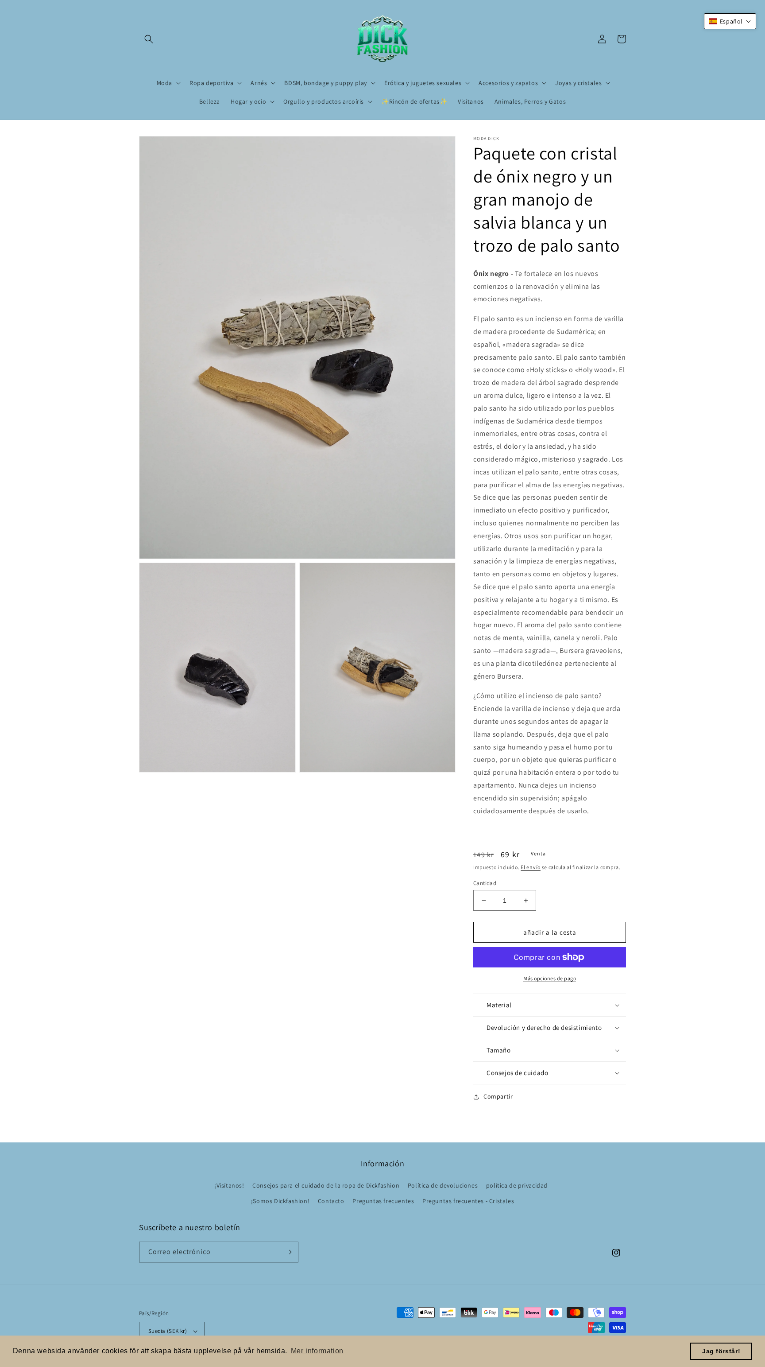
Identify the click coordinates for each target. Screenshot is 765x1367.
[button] (148, 39)
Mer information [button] (317, 1351)
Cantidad (484, 883)
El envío (531, 867)
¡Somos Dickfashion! (280, 1201)
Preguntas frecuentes (383, 1201)
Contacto (331, 1201)
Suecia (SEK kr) (167, 1331)
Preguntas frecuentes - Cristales (468, 1201)
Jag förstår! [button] (721, 1351)
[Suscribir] (288, 1252)
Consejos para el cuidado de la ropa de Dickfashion (325, 1185)
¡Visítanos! (229, 1185)
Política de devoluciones (443, 1185)
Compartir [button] (498, 1096)
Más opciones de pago (549, 978)
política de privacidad (517, 1185)
